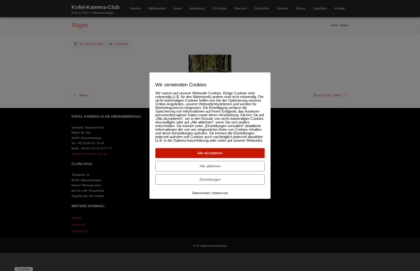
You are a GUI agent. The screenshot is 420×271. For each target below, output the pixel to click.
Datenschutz (201, 193)
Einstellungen (210, 179)
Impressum (220, 193)
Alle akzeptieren (210, 153)
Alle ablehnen (210, 166)
